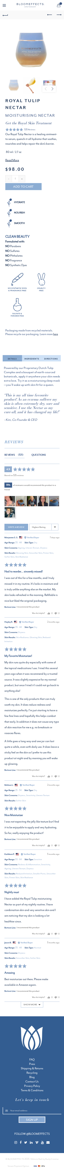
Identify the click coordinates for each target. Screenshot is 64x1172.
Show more (30, 1004)
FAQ (32, 1059)
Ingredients (31, 359)
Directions (51, 359)
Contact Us (32, 1081)
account (51, 5)
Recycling (32, 1072)
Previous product (49, 14)
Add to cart (23, 186)
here (55, 334)
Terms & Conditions (32, 1090)
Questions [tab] (38, 454)
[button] (20, 129)
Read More (12, 160)
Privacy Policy (32, 1086)
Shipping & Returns (32, 1068)
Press (32, 1064)
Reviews (13, 442)
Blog (32, 1077)
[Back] (5, 14)
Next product (58, 14)
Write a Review (16, 527)
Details (12, 359)
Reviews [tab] (13, 454)
